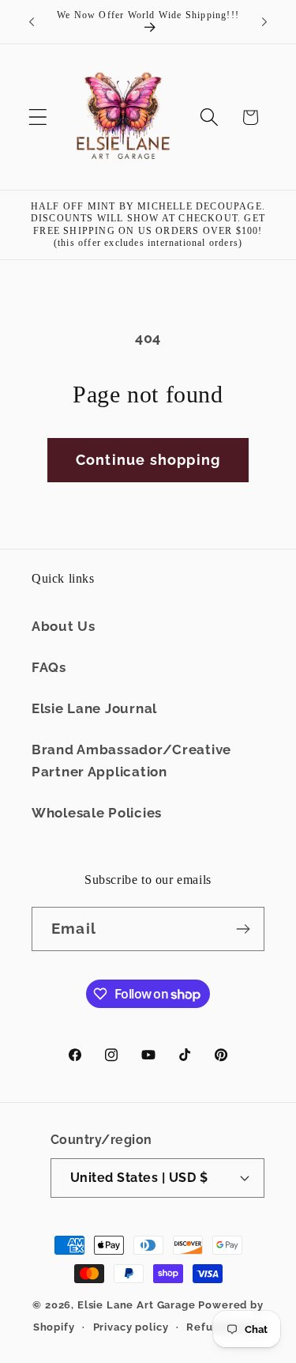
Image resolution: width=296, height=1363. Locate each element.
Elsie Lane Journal (94, 708)
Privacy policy (131, 1327)
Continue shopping (148, 459)
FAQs (49, 667)
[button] (38, 117)
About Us (64, 626)
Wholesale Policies (97, 813)
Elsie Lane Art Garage (136, 1305)
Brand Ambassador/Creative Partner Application (131, 761)
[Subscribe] (243, 929)
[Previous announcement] (31, 22)
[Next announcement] (264, 22)
